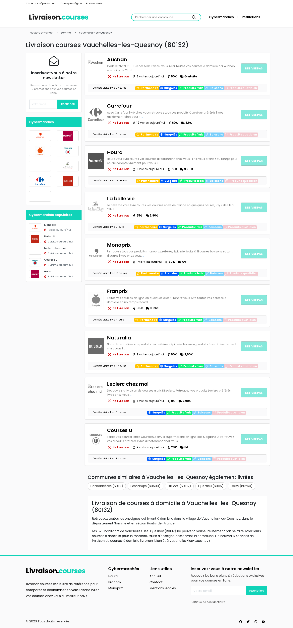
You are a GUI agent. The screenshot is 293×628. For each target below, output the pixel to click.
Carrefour (119, 105)
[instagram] (256, 621)
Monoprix (50, 224)
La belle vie (121, 198)
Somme (66, 32)
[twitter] (248, 621)
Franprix (117, 291)
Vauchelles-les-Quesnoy (95, 32)
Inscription (68, 104)
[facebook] (240, 621)
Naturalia (50, 236)
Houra (48, 271)
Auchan (117, 59)
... (134, 70)
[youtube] (263, 621)
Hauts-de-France (41, 32)
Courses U (50, 259)
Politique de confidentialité (208, 602)
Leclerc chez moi (55, 248)
